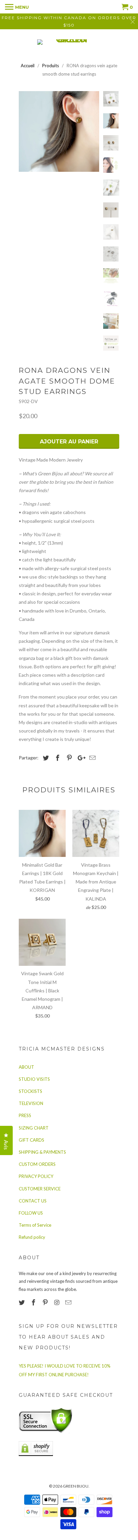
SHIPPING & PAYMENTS (42, 1152)
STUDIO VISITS (34, 1079)
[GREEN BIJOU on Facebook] (34, 1302)
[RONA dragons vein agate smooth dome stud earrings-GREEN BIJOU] (59, 131)
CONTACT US (33, 1200)
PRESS (25, 1115)
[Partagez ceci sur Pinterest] (68, 757)
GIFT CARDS (31, 1140)
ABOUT (26, 1067)
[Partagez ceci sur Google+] (79, 757)
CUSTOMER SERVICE (40, 1188)
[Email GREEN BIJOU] (69, 1302)
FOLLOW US (31, 1213)
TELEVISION (31, 1103)
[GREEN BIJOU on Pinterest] (46, 1302)
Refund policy (32, 1237)
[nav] (17, 6)
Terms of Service (35, 1225)
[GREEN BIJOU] (69, 42)
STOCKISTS (30, 1091)
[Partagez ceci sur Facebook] (56, 757)
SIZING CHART (34, 1128)
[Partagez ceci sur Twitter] (45, 757)
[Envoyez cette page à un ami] (91, 757)
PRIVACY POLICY (36, 1176)
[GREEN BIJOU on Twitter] (22, 1302)
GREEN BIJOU (75, 1486)
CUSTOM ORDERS (37, 1164)
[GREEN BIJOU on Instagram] (57, 1302)
